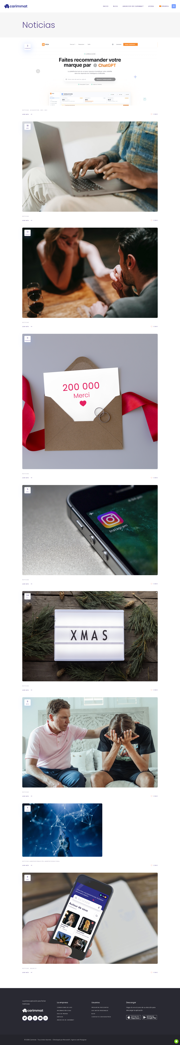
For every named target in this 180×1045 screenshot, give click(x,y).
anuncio (33, 968)
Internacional (54, 861)
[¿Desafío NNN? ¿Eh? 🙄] (90, 742)
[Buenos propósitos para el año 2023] (90, 636)
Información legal (64, 1010)
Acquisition (34, 110)
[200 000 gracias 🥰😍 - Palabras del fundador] (90, 401)
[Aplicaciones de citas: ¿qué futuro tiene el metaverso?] (62, 830)
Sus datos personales (100, 1010)
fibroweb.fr (66, 1040)
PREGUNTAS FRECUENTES (100, 1007)
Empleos (60, 1017)
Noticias (25, 110)
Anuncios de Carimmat (65, 1020)
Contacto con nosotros (101, 1017)
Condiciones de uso (64, 1007)
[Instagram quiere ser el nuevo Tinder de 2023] (90, 530)
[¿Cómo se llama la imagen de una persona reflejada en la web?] (90, 166)
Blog (93, 1014)
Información (39, 861)
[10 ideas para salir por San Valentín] (90, 273)
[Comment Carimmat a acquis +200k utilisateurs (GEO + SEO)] (90, 74)
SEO (46, 110)
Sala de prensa (62, 1014)
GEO (41, 110)
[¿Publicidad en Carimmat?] (90, 918)
